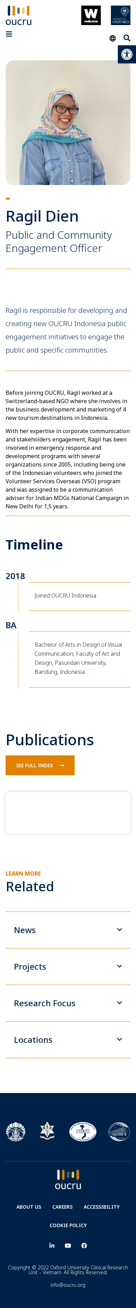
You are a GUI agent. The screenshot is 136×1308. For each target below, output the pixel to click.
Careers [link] (62, 1206)
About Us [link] (28, 1206)
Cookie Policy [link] (68, 1225)
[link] (127, 54)
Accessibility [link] (102, 1206)
